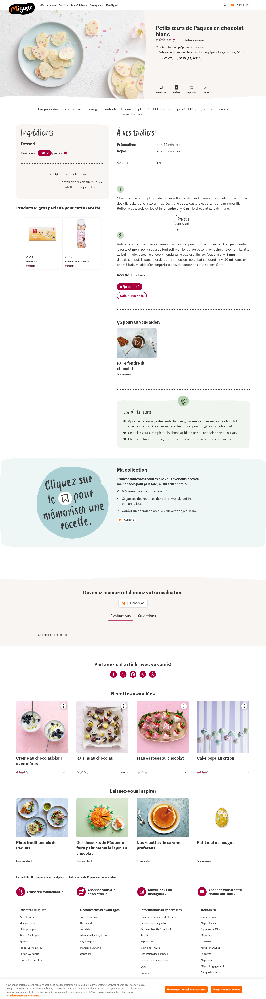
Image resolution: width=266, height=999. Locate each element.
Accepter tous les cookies (226, 989)
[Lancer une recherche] (225, 5)
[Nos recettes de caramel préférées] (163, 830)
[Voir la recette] (42, 738)
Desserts (167, 57)
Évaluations (120, 615)
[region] (133, 989)
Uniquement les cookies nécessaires (186, 989)
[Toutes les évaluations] (164, 39)
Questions (147, 615)
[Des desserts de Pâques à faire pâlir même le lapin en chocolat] (102, 830)
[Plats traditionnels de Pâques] (42, 830)
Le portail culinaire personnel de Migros (40, 877)
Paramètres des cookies (154, 960)
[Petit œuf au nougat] (223, 830)
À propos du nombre (65, 153)
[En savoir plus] (137, 368)
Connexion (242, 5)
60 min (196, 57)
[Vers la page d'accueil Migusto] (22, 6)
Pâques (182, 57)
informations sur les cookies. (25, 995)
